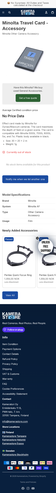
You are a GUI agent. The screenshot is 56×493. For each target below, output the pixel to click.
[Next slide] (50, 262)
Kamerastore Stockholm (15, 454)
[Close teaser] (37, 238)
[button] (45, 246)
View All (10, 295)
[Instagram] (28, 488)
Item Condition (10, 344)
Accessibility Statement (14, 393)
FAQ (4, 383)
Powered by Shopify (37, 476)
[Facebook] (23, 488)
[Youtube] (33, 488)
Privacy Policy (10, 363)
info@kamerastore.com (15, 421)
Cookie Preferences (13, 388)
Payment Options (11, 349)
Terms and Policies (28, 482)
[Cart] (52, 12)
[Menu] (3, 12)
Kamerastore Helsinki (14, 439)
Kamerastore (22, 476)
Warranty (7, 378)
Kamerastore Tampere (14, 436)
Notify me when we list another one (25, 179)
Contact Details (10, 354)
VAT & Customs (10, 373)
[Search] (9, 12)
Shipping (7, 369)
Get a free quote (28, 98)
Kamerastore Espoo (13, 443)
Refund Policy (10, 359)
